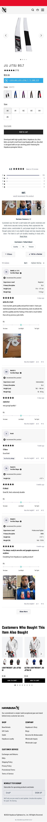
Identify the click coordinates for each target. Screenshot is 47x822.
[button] (23, 175)
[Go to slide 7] (29, 685)
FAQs (3, 758)
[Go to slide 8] (31, 685)
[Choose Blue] (34, 662)
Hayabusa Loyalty (8, 739)
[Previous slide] (5, 654)
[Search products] (33, 10)
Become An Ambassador (34, 735)
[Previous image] (5, 35)
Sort (26, 263)
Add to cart (12, 680)
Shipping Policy (7, 762)
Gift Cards (5, 731)
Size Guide (7, 126)
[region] (23, 208)
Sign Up (38, 793)
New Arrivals (6, 727)
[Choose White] (5, 662)
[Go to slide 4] (26, 59)
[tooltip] (30, 219)
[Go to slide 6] (27, 685)
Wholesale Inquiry (31, 739)
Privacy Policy (6, 766)
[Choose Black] (11, 662)
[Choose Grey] (18, 662)
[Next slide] (41, 654)
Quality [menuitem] (15, 247)
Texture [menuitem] (31, 247)
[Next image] (41, 35)
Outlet (4, 735)
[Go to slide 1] (20, 59)
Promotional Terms (8, 770)
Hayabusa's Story (31, 727)
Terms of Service (7, 774)
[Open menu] (42, 10)
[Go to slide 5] (24, 685)
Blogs (27, 731)
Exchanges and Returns (10, 754)
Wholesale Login (31, 743)
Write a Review (38, 255)
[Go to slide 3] (24, 59)
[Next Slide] (43, 208)
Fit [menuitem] (23, 247)
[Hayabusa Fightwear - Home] (4, 10)
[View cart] (37, 10)
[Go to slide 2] (22, 59)
